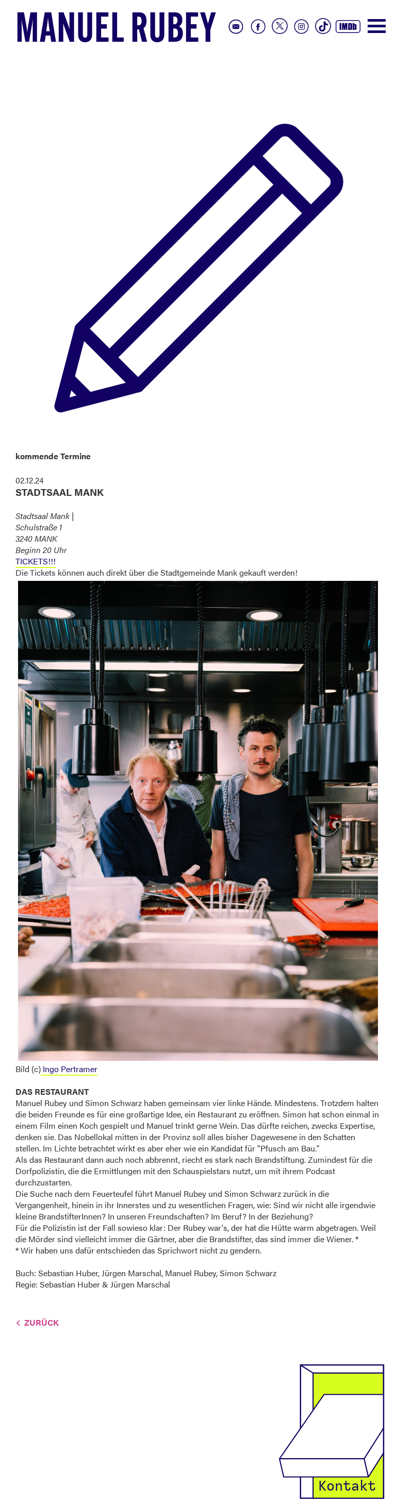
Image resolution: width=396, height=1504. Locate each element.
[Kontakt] (331, 1430)
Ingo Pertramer (69, 1069)
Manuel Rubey (116, 31)
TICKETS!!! (35, 561)
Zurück (41, 1322)
